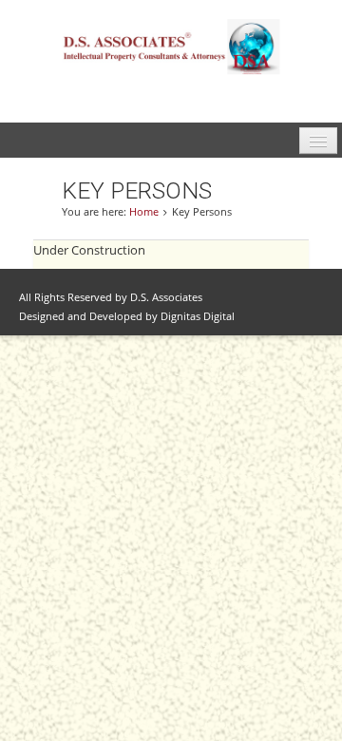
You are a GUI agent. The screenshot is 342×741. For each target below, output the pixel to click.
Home (144, 211)
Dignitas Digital (198, 316)
